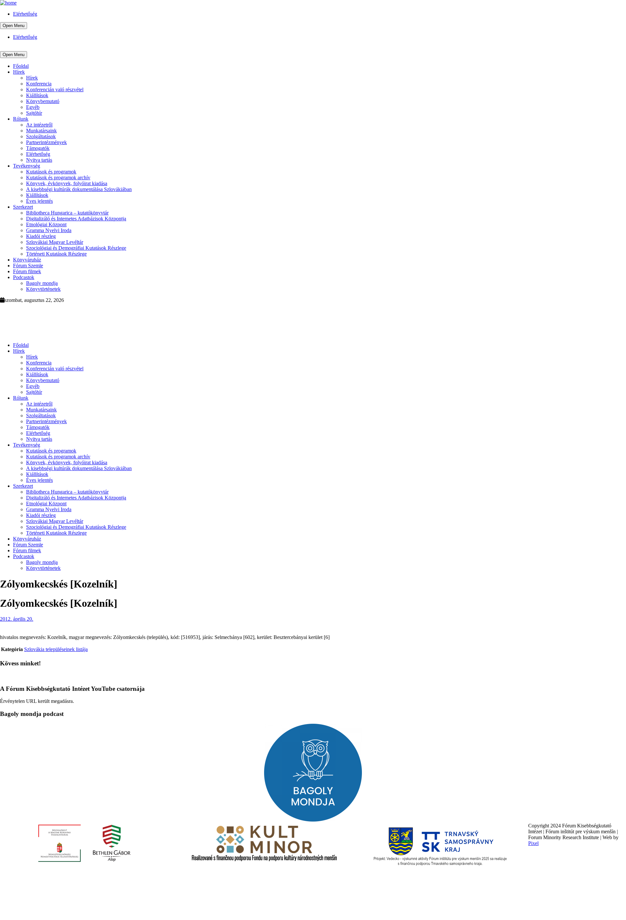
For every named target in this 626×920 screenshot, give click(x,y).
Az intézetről (39, 124)
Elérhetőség (25, 14)
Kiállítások (37, 95)
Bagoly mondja (42, 283)
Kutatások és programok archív (58, 177)
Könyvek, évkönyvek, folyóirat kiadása (66, 183)
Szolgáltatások (41, 136)
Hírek (19, 72)
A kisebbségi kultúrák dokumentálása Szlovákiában (79, 189)
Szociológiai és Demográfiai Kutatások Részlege (76, 248)
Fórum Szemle (28, 265)
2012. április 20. (16, 619)
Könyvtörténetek (43, 289)
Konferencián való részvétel (54, 89)
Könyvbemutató (42, 101)
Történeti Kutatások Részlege (56, 254)
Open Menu (13, 25)
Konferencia (39, 83)
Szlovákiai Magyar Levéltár (54, 242)
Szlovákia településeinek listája (56, 649)
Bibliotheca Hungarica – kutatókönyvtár (67, 212)
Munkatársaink (41, 130)
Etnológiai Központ (46, 224)
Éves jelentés (39, 201)
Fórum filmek (27, 271)
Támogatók (38, 148)
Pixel (533, 843)
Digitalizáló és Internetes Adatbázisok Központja (76, 218)
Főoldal (21, 66)
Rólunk (20, 119)
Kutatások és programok (51, 171)
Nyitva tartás (39, 160)
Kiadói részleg (41, 236)
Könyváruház (27, 259)
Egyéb (32, 107)
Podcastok (23, 277)
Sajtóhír (34, 113)
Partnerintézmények (46, 142)
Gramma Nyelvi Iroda (48, 230)
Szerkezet (23, 207)
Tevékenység (26, 166)
